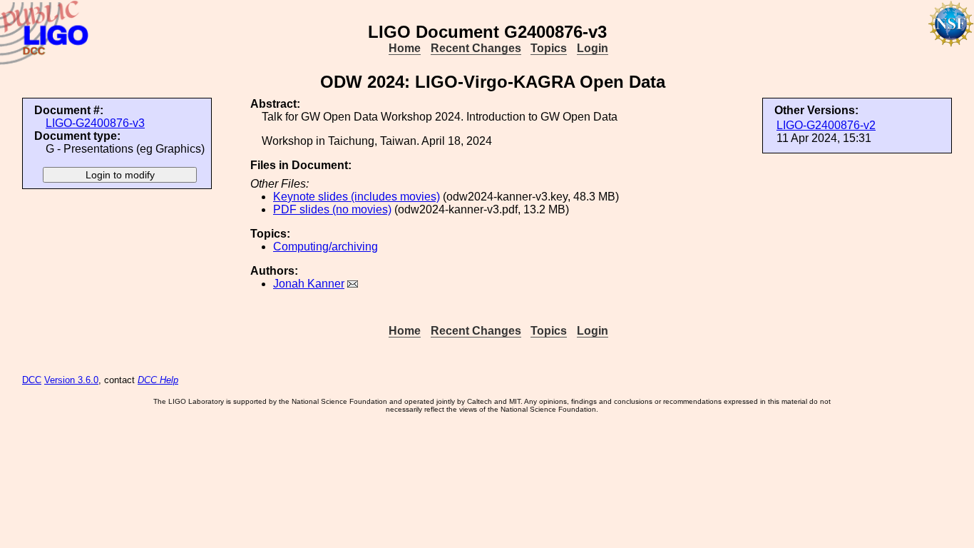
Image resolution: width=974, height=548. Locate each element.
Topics (548, 48)
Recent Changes (476, 48)
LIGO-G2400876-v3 (95, 123)
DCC (31, 380)
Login (592, 48)
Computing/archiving (325, 246)
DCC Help (158, 380)
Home (405, 48)
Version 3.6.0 (71, 380)
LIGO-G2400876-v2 (826, 125)
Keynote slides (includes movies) (356, 197)
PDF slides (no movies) (332, 209)
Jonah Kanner (308, 284)
